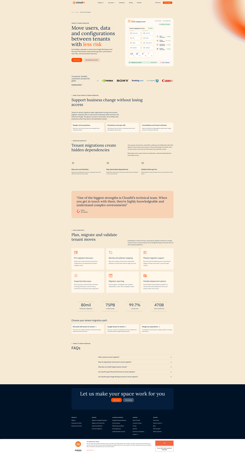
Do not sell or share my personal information (164, 449)
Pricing (131, 2)
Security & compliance (138, 431)
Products (100, 2)
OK (164, 443)
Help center (156, 420)
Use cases (110, 2)
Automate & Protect (76, 423)
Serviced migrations (97, 428)
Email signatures (116, 428)
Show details (90, 450)
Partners (139, 2)
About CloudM (136, 420)
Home (72, 12)
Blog (154, 426)
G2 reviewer (84, 212)
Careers (135, 434)
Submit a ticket (157, 423)
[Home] (79, 2)
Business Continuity (76, 426)
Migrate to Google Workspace (99, 420)
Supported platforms (97, 426)
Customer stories (76, 84)
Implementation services (118, 431)
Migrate (76, 12)
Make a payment (157, 431)
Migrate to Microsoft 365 (98, 423)
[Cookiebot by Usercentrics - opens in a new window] (78, 450)
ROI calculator (157, 428)
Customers (122, 2)
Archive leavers (116, 423)
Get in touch (167, 2)
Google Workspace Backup (119, 420)
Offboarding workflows (118, 426)
